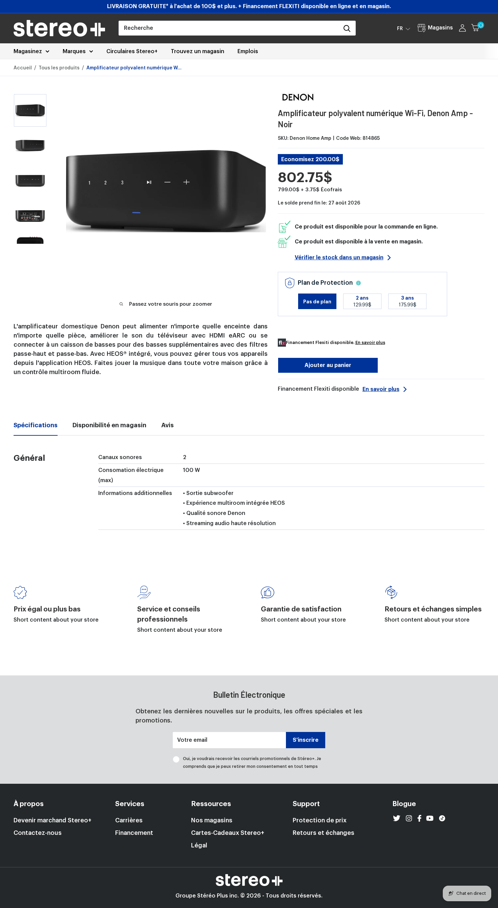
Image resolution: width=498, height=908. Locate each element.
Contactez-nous (38, 833)
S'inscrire (305, 740)
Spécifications (36, 425)
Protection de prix (320, 820)
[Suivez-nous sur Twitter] (396, 818)
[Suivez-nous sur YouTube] (430, 818)
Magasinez (28, 51)
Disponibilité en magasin (109, 425)
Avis (167, 425)
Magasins (440, 27)
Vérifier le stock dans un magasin (339, 257)
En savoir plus (370, 342)
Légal (199, 845)
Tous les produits (59, 68)
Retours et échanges (323, 833)
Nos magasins (211, 820)
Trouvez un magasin (197, 51)
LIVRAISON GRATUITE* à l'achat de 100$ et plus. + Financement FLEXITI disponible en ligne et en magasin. (249, 6)
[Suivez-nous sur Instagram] (409, 818)
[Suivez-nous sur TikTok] (442, 818)
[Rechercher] (346, 28)
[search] (228, 28)
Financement (134, 833)
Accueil (23, 68)
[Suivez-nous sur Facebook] (419, 818)
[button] (403, 28)
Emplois (247, 51)
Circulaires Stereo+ (132, 51)
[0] (478, 28)
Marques (74, 51)
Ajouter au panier (328, 365)
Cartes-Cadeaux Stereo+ (227, 833)
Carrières (129, 820)
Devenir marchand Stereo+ (52, 820)
